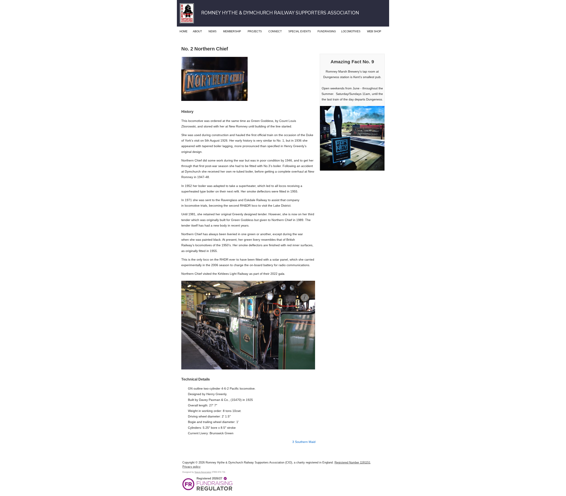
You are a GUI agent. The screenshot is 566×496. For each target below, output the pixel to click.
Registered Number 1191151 (352, 462)
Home (183, 31)
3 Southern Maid (304, 442)
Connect (275, 31)
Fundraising (326, 31)
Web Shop (374, 31)
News (212, 31)
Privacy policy (191, 466)
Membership (232, 31)
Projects (255, 31)
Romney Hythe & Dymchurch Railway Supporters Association (280, 13)
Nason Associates (203, 472)
